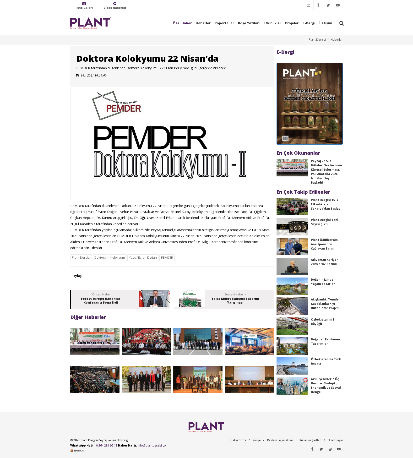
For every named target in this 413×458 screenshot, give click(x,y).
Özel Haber (182, 23)
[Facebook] (318, 5)
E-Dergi (309, 23)
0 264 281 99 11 (106, 445)
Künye (257, 440)
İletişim (325, 23)
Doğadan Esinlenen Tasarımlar (325, 341)
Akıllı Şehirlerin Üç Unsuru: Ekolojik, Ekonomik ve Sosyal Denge (326, 385)
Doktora (100, 257)
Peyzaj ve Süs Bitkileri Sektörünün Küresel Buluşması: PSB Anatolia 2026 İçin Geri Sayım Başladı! (326, 172)
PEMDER (167, 257)
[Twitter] (328, 5)
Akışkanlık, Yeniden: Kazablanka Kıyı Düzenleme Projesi (326, 303)
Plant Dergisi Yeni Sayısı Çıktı (324, 222)
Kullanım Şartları (310, 440)
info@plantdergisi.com (153, 445)
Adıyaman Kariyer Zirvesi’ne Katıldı (324, 262)
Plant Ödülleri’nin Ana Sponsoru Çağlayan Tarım (324, 244)
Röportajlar (224, 23)
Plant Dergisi (317, 40)
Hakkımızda (238, 440)
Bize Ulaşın (335, 440)
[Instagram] (308, 5)
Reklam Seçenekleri (280, 440)
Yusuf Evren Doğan (143, 257)
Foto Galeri (84, 8)
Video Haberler (114, 8)
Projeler (292, 23)
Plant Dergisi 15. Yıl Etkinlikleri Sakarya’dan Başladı (326, 204)
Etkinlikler (272, 23)
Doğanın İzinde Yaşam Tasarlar (323, 282)
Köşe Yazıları (249, 23)
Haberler (203, 23)
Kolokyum (117, 257)
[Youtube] (338, 5)
